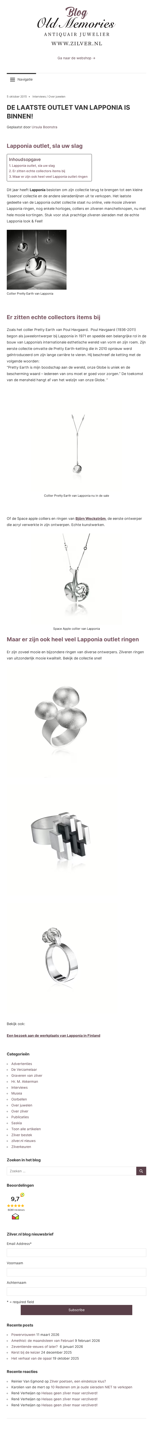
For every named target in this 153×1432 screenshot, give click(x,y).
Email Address (19, 1244)
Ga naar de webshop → (76, 58)
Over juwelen (56, 96)
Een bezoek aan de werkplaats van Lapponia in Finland (53, 1035)
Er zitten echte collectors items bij (39, 171)
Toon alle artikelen (26, 1129)
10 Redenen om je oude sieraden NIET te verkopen (91, 1387)
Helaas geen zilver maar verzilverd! (69, 1393)
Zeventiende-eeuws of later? (35, 1347)
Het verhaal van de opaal (31, 1358)
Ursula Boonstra (44, 127)
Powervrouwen (23, 1335)
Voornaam (15, 1263)
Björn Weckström (91, 518)
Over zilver (19, 1111)
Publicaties (20, 1117)
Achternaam (16, 1283)
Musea (16, 1093)
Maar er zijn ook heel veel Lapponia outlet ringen (50, 177)
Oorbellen (19, 1099)
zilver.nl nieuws (23, 1141)
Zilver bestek (21, 1135)
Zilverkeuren (21, 1147)
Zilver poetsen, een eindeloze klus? (78, 1381)
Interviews (39, 96)
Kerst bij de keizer (25, 1352)
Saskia (16, 1123)
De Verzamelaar (24, 1070)
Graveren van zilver (26, 1076)
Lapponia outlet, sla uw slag (33, 166)
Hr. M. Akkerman (24, 1082)
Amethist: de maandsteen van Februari (42, 1341)
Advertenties (21, 1064)
